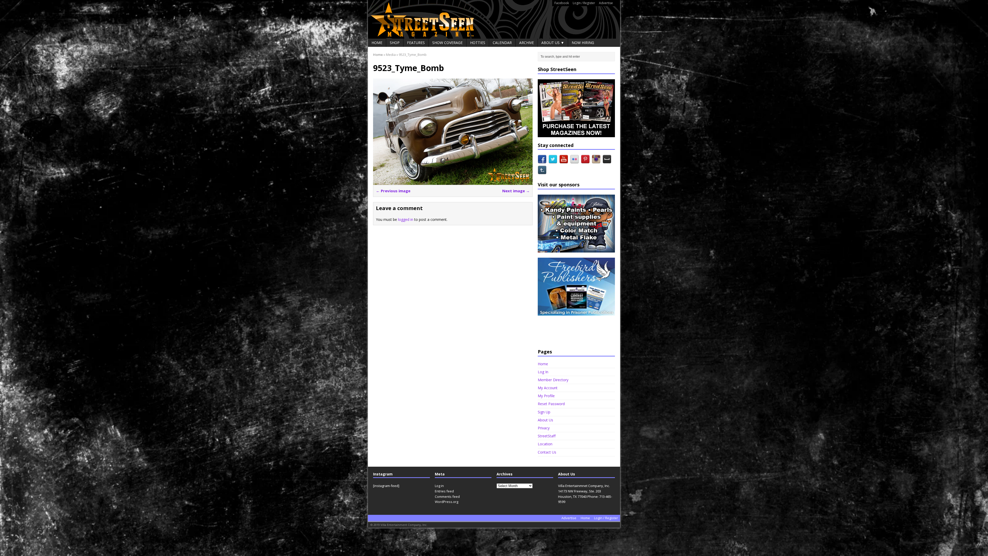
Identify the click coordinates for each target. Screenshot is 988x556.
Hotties (477, 42)
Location (545, 443)
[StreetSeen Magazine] (494, 19)
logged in (405, 219)
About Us (545, 420)
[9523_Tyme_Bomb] (453, 181)
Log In (543, 371)
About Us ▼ (552, 42)
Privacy (544, 427)
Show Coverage (447, 42)
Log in (439, 485)
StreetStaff (546, 435)
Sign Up (544, 412)
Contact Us (547, 452)
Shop (395, 42)
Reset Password (551, 403)
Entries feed (444, 491)
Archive (526, 42)
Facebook (561, 3)
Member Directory (553, 379)
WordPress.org (446, 501)
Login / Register (584, 3)
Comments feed (447, 496)
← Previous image (393, 190)
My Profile (546, 395)
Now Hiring (583, 42)
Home (377, 42)
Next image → (516, 190)
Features (416, 42)
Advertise (606, 3)
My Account (548, 387)
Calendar (502, 42)
